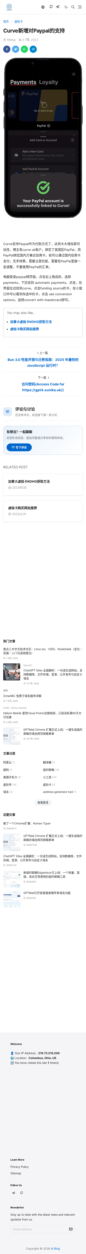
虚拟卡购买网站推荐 (24, 329)
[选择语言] (43, 7)
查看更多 (43, 802)
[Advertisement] (43, 589)
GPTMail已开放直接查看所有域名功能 (47, 893)
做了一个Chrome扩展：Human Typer (27, 823)
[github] (51, 7)
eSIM (6, 707)
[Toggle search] (73, 7)
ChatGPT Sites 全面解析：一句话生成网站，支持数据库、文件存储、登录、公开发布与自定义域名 (52, 674)
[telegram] (57, 7)
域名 (5, 690)
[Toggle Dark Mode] (66, 7)
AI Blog (55, 1248)
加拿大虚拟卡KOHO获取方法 (31, 322)
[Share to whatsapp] (24, 49)
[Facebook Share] (6, 49)
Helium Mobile (19, 707)
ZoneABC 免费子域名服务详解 (22, 695)
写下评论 (21, 447)
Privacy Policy (19, 1166)
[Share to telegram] (33, 49)
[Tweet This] (15, 49)
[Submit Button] (70, 1229)
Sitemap (15, 1173)
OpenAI (27, 665)
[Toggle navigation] (80, 7)
